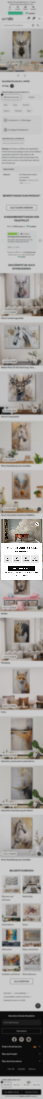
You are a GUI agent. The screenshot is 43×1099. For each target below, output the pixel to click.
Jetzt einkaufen (21, 568)
